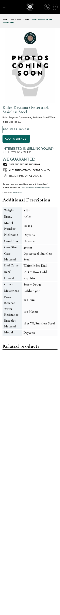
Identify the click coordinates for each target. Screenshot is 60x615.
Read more (12, 398)
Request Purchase (16, 129)
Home (4, 19)
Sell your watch (41, 588)
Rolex (27, 19)
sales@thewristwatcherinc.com (35, 187)
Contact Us (8, 593)
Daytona (17, 192)
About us (7, 597)
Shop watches (40, 593)
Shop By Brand (15, 19)
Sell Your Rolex (16, 152)
